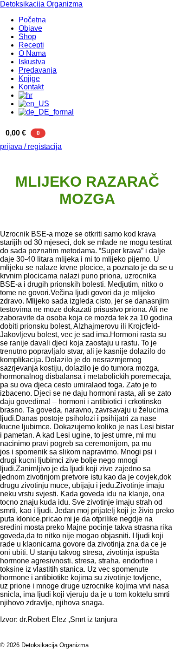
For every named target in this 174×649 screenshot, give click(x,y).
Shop (27, 37)
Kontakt (31, 87)
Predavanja (38, 70)
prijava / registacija (31, 146)
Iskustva (32, 62)
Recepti (31, 45)
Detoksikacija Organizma (41, 4)
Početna (32, 20)
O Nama (32, 53)
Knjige (29, 78)
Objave (30, 28)
